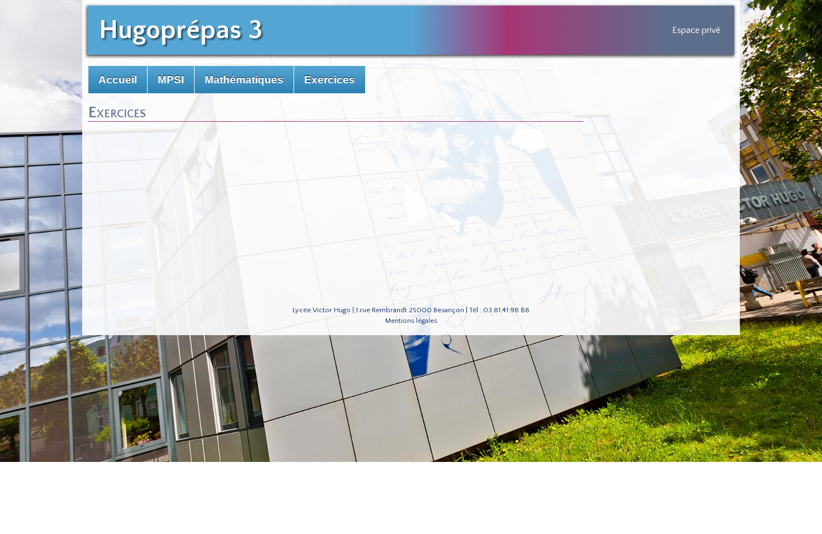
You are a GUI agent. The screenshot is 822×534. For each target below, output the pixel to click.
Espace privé (696, 30)
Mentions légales (411, 321)
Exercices (329, 79)
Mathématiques (244, 79)
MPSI (171, 79)
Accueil (117, 79)
